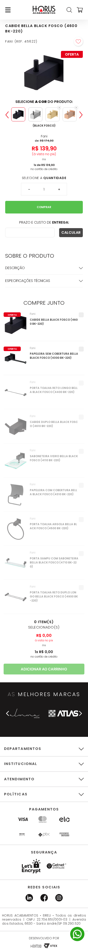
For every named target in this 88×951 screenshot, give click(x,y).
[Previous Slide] (7, 114)
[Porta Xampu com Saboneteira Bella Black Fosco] (16, 565)
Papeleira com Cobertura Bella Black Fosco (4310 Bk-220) (53, 492)
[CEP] (29, 232)
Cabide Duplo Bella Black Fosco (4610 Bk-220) (54, 424)
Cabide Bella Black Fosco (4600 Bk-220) (54, 322)
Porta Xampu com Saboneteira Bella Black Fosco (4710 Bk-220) (54, 562)
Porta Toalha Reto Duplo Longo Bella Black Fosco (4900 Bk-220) (54, 596)
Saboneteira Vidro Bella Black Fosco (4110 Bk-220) (54, 458)
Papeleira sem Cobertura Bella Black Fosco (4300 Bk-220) (54, 356)
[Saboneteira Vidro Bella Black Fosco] (16, 463)
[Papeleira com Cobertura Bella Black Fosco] (16, 497)
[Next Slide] (81, 114)
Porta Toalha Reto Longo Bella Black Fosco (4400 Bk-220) (54, 390)
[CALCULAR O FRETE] (71, 232)
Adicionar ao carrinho (44, 669)
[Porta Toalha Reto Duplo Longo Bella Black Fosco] (16, 599)
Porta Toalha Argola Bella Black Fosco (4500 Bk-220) (53, 526)
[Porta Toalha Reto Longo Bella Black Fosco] (16, 395)
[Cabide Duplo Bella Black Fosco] (16, 429)
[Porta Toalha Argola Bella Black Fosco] (16, 531)
